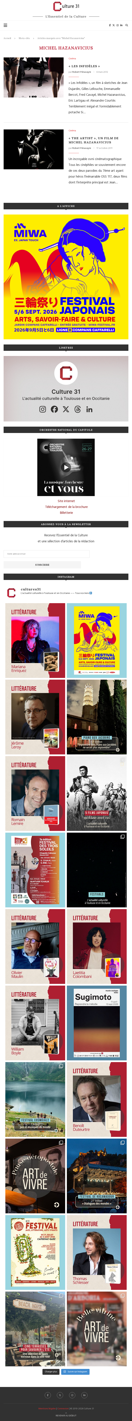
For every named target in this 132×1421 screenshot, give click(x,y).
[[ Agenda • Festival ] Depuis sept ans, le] (35, 870)
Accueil (7, 38)
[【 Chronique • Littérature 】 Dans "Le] (97, 1252)
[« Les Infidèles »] (34, 77)
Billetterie (66, 512)
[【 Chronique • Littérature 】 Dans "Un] (97, 946)
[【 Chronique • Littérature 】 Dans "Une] (35, 1023)
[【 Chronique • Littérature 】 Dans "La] (35, 640)
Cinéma (72, 58)
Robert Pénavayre (81, 72)
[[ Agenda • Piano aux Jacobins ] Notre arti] (97, 717)
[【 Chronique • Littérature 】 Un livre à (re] (97, 1099)
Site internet (66, 501)
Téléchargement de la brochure (66, 507)
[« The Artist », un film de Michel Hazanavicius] (34, 149)
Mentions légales (47, 1409)
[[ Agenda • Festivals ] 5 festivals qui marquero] (97, 870)
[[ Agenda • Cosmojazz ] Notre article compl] (35, 1099)
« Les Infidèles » (84, 66)
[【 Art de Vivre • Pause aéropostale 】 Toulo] (35, 1176)
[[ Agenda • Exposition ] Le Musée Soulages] (97, 1023)
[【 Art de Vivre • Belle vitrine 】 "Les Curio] (97, 1329)
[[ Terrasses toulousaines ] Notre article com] (35, 1329)
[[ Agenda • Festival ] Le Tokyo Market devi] (97, 640)
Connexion (63, 1409)
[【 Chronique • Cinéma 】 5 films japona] (97, 793)
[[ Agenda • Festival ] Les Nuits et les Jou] (35, 1252)
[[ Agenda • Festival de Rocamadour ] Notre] (97, 1176)
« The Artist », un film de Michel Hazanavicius (94, 140)
